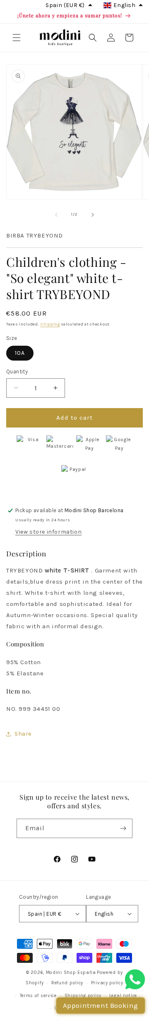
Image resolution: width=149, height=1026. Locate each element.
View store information (48, 531)
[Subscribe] (123, 828)
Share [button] (22, 733)
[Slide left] (56, 215)
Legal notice (123, 995)
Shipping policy (83, 995)
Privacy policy (107, 983)
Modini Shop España (71, 972)
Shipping (50, 324)
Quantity (17, 371)
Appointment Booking (100, 1005)
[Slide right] (93, 215)
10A (20, 352)
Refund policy (67, 983)
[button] (16, 37)
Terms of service (38, 995)
